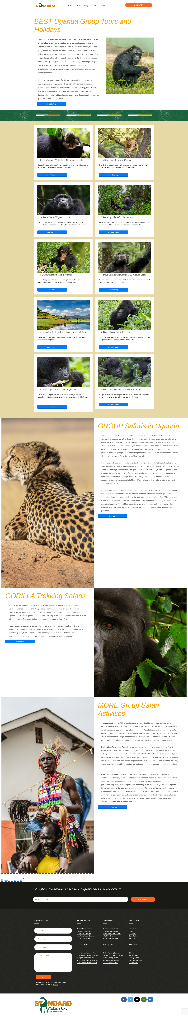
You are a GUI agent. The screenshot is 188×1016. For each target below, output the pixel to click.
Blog (86, 6)
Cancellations (133, 936)
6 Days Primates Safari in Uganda (56, 274)
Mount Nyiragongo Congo (112, 934)
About (94, 6)
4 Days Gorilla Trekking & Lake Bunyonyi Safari (63, 332)
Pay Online (132, 938)
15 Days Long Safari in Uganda (116, 160)
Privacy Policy (134, 958)
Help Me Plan (51, 104)
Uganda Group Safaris (84, 929)
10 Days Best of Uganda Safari (55, 217)
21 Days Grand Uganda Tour (86, 953)
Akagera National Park (110, 938)
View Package (52, 175)
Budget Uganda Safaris (111, 960)
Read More (113, 516)
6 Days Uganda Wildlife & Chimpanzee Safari (62, 160)
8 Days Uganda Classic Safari (87, 962)
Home (70, 6)
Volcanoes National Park (111, 931)
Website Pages (134, 955)
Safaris (78, 6)
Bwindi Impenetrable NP (111, 929)
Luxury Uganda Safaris (110, 962)
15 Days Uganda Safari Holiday (87, 955)
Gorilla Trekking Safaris (111, 953)
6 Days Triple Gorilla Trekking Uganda (59, 389)
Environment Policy (135, 960)
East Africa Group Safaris (85, 936)
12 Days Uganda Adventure (86, 958)
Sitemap (132, 953)
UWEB (55, 985)
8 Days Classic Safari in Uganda (116, 332)
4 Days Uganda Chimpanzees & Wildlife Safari (123, 274)
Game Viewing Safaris (110, 958)
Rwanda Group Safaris (84, 931)
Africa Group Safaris (83, 938)
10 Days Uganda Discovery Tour (88, 960)
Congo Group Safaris (84, 934)
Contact (102, 6)
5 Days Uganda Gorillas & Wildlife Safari (121, 389)
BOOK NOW (138, 5)
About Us (132, 931)
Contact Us (112, 807)
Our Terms (132, 934)
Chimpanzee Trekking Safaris (113, 955)
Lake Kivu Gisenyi (109, 936)
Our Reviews (133, 962)
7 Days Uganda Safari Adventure (117, 217)
